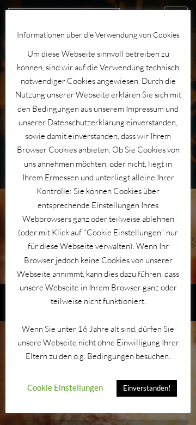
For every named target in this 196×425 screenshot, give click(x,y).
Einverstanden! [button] (146, 388)
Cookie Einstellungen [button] (65, 387)
